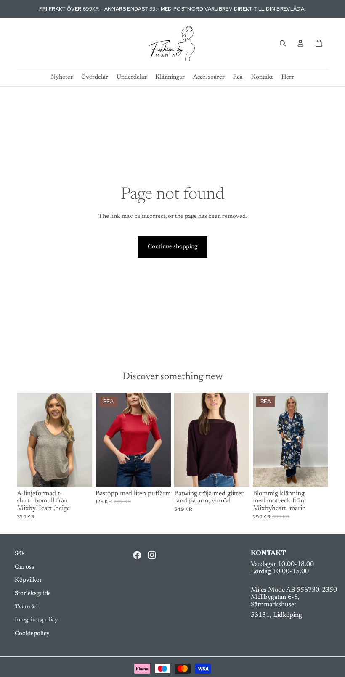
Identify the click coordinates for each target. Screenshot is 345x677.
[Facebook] (137, 555)
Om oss (24, 567)
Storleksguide (33, 594)
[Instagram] (152, 555)
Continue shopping (172, 247)
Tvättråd (26, 607)
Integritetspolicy (36, 620)
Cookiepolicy (32, 634)
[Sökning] (282, 43)
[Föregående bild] (105, 440)
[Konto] (300, 43)
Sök (20, 554)
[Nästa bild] (161, 440)
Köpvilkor (28, 580)
